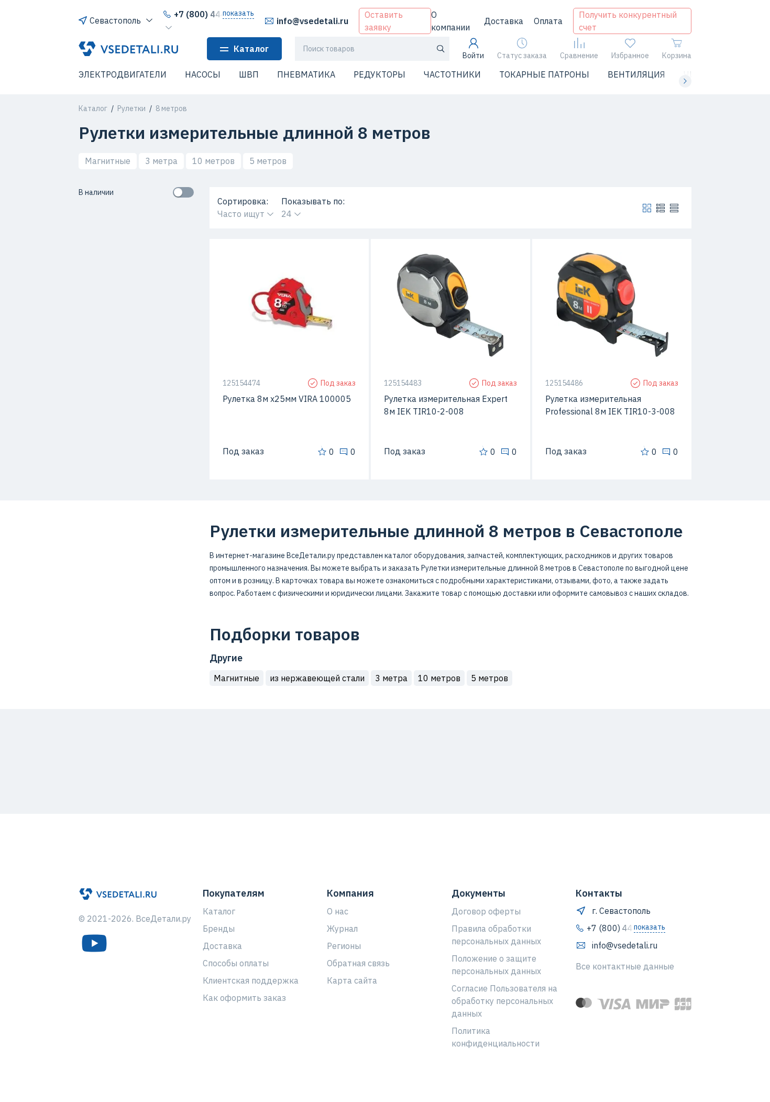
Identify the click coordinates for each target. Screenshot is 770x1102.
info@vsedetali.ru (312, 21)
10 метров (213, 161)
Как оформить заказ (244, 997)
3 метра (161, 161)
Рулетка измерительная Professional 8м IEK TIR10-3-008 (610, 405)
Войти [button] (473, 55)
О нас (337, 911)
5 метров (268, 161)
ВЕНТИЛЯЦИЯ (636, 74)
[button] (85, 81)
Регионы (344, 946)
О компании (450, 20)
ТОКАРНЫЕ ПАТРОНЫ (544, 74)
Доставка (503, 21)
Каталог (251, 48)
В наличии (96, 192)
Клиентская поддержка (251, 980)
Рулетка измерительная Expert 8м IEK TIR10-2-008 (446, 405)
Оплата (548, 21)
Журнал (342, 928)
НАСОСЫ (203, 74)
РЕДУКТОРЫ (379, 74)
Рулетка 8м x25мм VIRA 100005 (287, 399)
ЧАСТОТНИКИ (452, 74)
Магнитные (107, 161)
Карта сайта (352, 980)
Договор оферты (486, 911)
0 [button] (331, 452)
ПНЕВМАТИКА (306, 74)
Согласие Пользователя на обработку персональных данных (504, 1001)
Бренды (219, 928)
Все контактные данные (625, 966)
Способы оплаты (236, 963)
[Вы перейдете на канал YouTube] (94, 943)
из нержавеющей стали (317, 678)
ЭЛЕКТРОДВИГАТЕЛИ (123, 74)
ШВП (249, 74)
